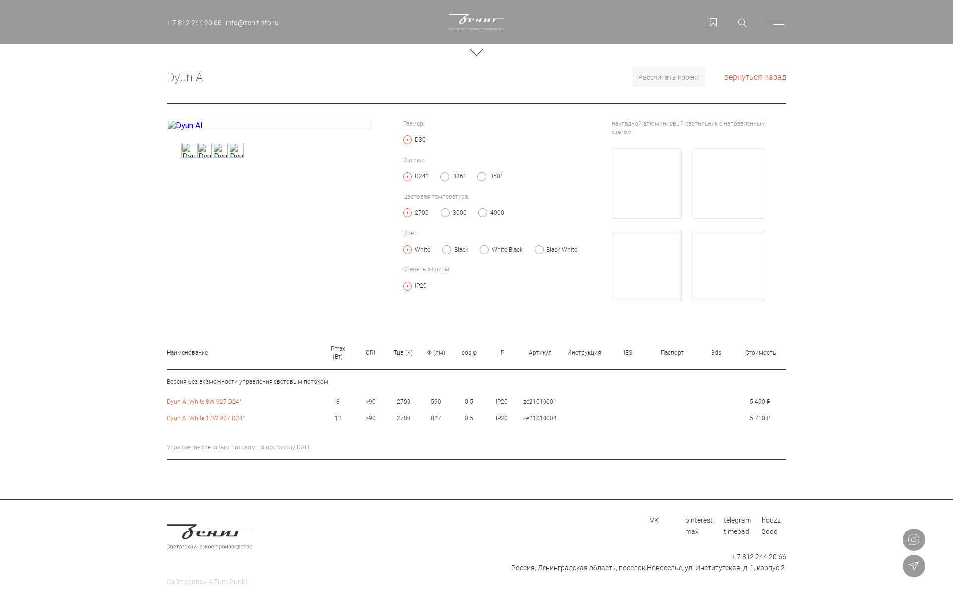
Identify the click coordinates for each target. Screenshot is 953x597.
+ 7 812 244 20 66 (194, 22)
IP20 (421, 285)
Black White (561, 249)
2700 (422, 212)
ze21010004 (540, 418)
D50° (496, 176)
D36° (459, 176)
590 (436, 401)
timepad (736, 531)
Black (461, 249)
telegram (737, 520)
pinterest (699, 520)
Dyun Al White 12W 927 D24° (206, 418)
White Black (507, 249)
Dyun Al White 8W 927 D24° (204, 401)
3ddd (770, 531)
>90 (371, 401)
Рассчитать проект (669, 77)
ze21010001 (540, 401)
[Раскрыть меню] (776, 22)
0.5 (469, 401)
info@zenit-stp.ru (252, 22)
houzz (771, 520)
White (422, 249)
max (692, 531)
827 (436, 418)
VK (654, 520)
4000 (497, 212)
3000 (460, 212)
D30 (420, 139)
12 (338, 418)
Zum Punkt (231, 582)
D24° (421, 176)
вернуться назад (755, 77)
